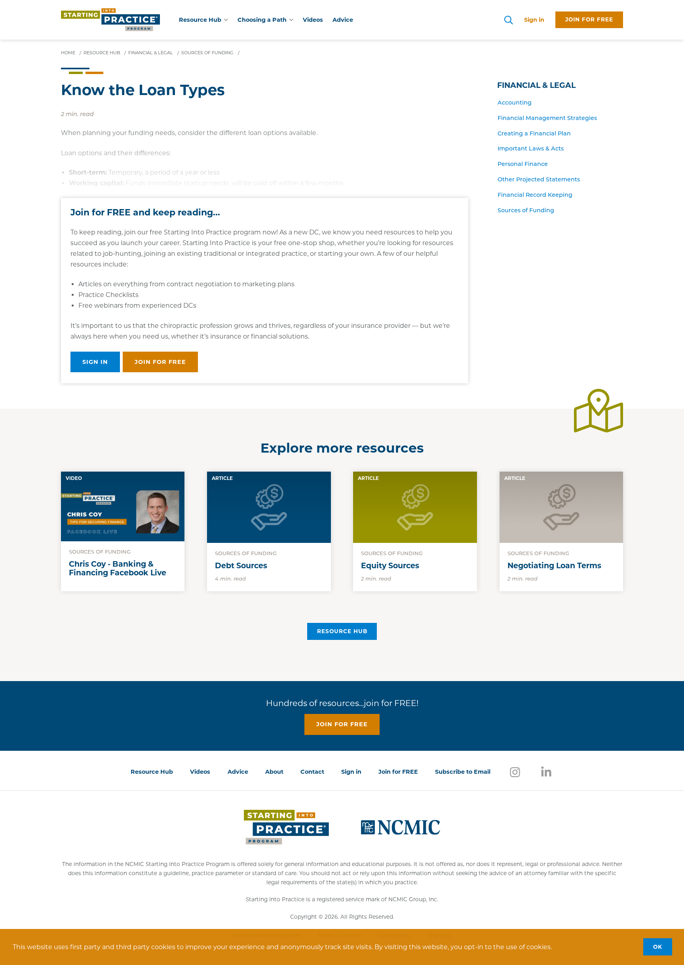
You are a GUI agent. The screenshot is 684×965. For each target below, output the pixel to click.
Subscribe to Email (462, 771)
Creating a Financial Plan (534, 134)
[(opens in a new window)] (400, 827)
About (274, 771)
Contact (312, 771)
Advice (342, 19)
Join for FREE (398, 771)
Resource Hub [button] (200, 19)
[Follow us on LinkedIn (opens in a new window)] (546, 771)
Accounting (515, 103)
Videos (313, 19)
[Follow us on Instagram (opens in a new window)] (515, 771)
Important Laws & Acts (531, 149)
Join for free (589, 19)
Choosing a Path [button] (262, 19)
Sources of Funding (526, 211)
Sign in (534, 19)
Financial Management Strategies (547, 119)
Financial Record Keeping (535, 195)
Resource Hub (342, 631)
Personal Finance (523, 164)
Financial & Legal (536, 85)
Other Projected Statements (539, 180)
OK (657, 947)
